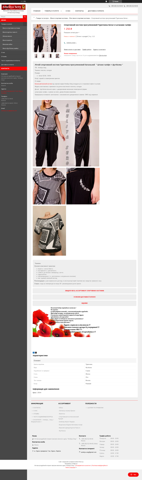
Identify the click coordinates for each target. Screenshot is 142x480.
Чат (135, 474)
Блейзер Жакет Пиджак (67, 422)
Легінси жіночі (7, 36)
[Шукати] (25, 16)
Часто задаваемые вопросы (10, 60)
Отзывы (4, 56)
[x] (36, 353)
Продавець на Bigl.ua (71, 463)
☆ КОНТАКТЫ (36, 408)
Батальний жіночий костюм (43, 84)
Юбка (61, 408)
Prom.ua (81, 462)
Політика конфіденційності (100, 465)
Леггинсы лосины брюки (67, 411)
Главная (36, 11)
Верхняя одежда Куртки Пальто (69, 428)
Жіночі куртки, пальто (10, 32)
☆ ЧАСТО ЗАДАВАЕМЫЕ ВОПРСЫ (42, 417)
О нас (3, 52)
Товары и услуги (6, 24)
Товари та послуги (42, 18)
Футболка (62, 431)
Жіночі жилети (7, 40)
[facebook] (34, 353)
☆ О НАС (34, 411)
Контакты (79, 11)
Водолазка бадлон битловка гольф (70, 425)
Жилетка (62, 414)
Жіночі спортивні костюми (11, 28)
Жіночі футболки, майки (10, 48)
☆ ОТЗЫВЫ (35, 414)
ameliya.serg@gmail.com (9, 111)
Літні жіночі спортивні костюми (79, 18)
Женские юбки (7, 44)
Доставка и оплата (7, 64)
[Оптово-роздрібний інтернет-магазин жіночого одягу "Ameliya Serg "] (13, 7)
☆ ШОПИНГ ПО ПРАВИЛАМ (94, 408)
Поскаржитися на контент (83, 465)
